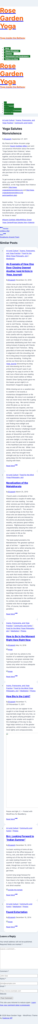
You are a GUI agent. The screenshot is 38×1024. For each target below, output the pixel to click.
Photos (23, 631)
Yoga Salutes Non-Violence (23, 222)
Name (3, 979)
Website (3, 994)
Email (3, 986)
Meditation (10, 259)
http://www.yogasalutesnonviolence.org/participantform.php (18, 192)
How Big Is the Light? (18, 696)
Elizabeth (7, 139)
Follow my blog (11, 59)
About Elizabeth (12, 51)
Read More (11, 466)
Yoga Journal (11, 364)
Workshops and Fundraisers (17, 56)
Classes (8, 54)
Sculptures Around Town (9, 236)
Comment (4, 971)
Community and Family (24, 123)
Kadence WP (7, 1018)
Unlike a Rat (4, 230)
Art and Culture (8, 120)
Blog (7, 48)
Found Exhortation (16, 912)
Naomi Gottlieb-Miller (18, 146)
